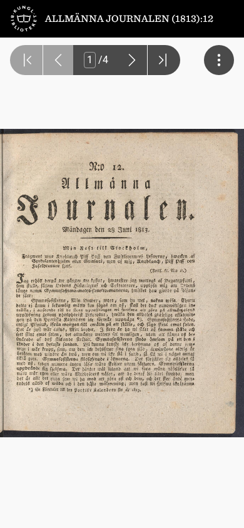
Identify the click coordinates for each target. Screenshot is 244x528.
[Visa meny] (219, 60)
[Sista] (164, 60)
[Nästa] (132, 60)
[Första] (26, 60)
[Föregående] (58, 60)
